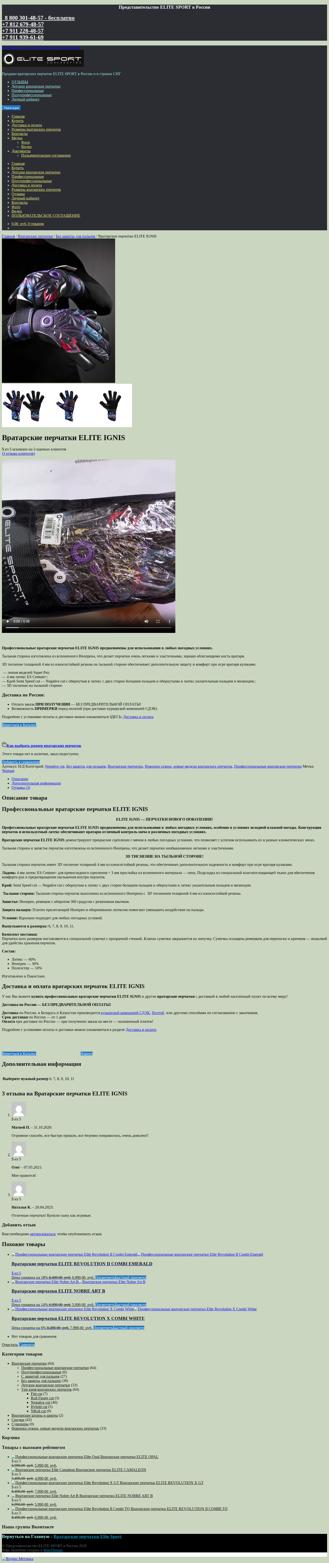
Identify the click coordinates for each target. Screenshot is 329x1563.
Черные (8, 771)
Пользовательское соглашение (46, 155)
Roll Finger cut (42, 1398)
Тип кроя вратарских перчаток (46, 1389)
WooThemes (53, 1550)
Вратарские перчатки (35, 236)
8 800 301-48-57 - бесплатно (38, 18)
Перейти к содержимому (59, 47)
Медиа (17, 138)
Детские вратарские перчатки (36, 86)
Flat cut (36, 1394)
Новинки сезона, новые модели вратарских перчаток (188, 766)
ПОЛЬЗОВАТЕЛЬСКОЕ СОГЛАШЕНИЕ (46, 215)
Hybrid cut (39, 1407)
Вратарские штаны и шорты (35, 1415)
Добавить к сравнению (21, 762)
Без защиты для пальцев (75, 236)
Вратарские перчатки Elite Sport (87, 1536)
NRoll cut (38, 1411)
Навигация (11, 108)
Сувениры (20, 1424)
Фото (25, 142)
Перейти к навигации (20, 47)
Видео (26, 147)
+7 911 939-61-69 (23, 37)
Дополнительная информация (36, 783)
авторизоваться (42, 1234)
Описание (20, 779)
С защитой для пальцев (40, 1376)
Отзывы (18, 194)
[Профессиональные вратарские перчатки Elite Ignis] (58, 381)
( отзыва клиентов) (18, 453)
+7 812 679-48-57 (23, 24)
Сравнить (27, 1345)
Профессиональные (28, 91)
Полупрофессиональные (32, 95)
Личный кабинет (25, 99)
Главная (18, 116)
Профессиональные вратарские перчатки (268, 766)
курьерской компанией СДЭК (125, 1013)
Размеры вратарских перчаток (36, 129)
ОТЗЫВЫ (20, 82)
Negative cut (54, 766)
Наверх (86, 1054)
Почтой (158, 1013)
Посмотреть (105, 1277)
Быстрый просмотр (130, 1277)
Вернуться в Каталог (19, 725)
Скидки (18, 1420)
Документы (21, 151)
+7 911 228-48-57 (23, 31)
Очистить (10, 1345)
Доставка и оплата (27, 125)
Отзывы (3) (21, 787)
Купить (18, 121)
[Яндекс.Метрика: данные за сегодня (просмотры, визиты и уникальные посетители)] (17, 1559)
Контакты (20, 134)
